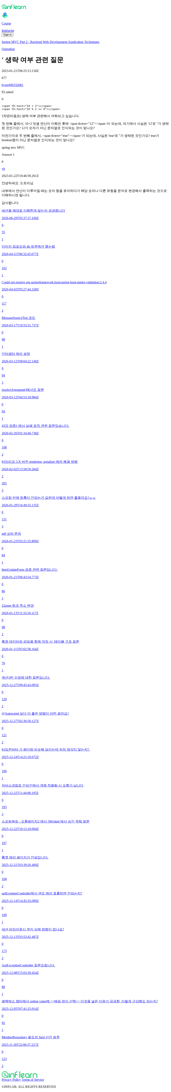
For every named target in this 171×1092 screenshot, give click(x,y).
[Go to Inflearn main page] (85, 7)
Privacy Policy (11, 1079)
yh (3, 168)
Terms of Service (33, 1079)
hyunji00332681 (12, 85)
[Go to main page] (85, 1074)
